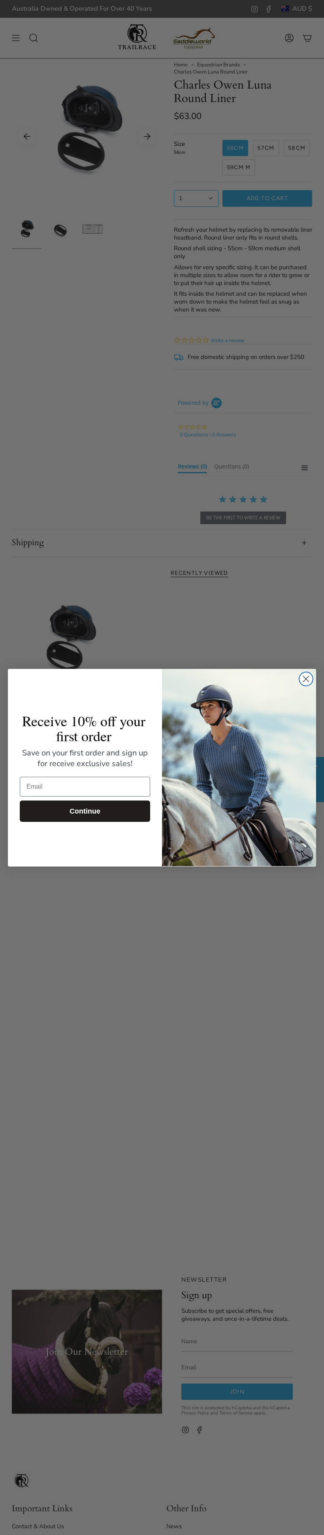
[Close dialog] (306, 679)
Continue (85, 811)
